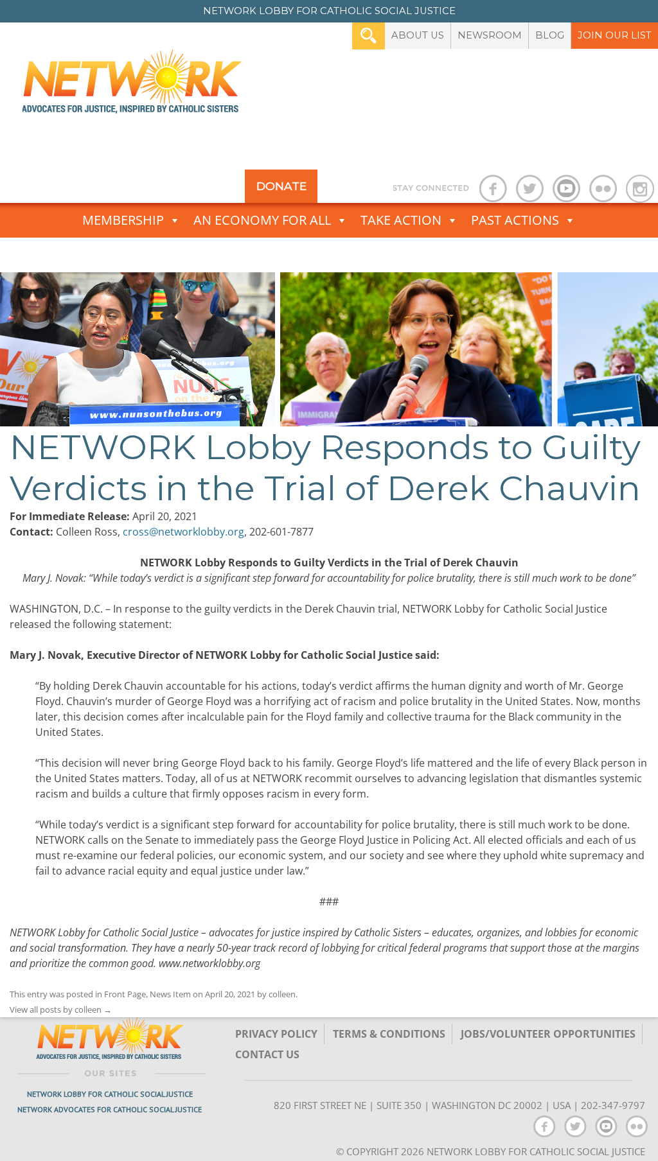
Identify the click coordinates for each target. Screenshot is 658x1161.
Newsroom (490, 35)
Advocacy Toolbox (321, 254)
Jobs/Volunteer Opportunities (548, 1034)
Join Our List (615, 35)
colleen (282, 994)
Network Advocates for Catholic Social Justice (109, 1109)
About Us (417, 35)
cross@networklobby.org (183, 532)
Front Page (125, 994)
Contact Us (267, 1054)
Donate (281, 186)
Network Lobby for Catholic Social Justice (110, 1094)
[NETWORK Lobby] (131, 85)
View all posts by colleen (61, 1009)
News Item (170, 994)
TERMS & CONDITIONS (389, 1034)
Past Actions (515, 220)
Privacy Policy (276, 1034)
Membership (123, 220)
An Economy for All (262, 220)
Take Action (400, 220)
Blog (549, 35)
